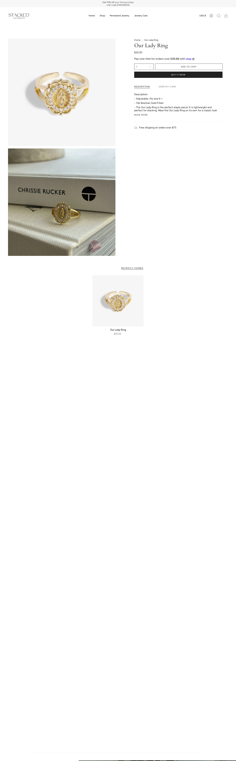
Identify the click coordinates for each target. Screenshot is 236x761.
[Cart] (226, 15)
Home (137, 40)
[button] (102, 15)
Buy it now (178, 75)
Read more (141, 115)
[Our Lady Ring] (118, 300)
